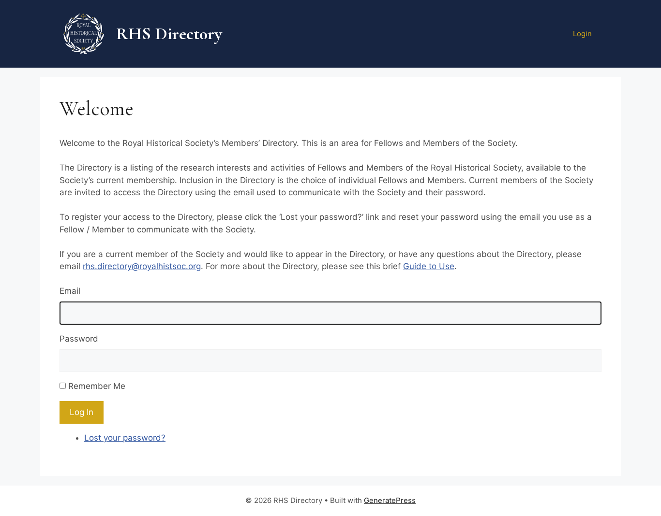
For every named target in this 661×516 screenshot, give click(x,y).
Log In (81, 412)
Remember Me (96, 386)
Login (582, 33)
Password (79, 339)
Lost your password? (124, 438)
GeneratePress (390, 500)
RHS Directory (169, 33)
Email (70, 291)
